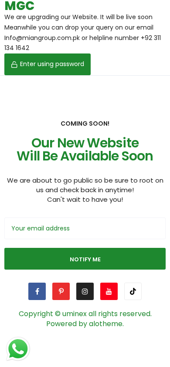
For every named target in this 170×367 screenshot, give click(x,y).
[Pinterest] (61, 291)
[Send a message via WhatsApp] (18, 349)
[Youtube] (109, 291)
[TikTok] (133, 291)
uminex (74, 314)
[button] (47, 64)
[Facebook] (37, 291)
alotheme (105, 324)
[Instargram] (85, 291)
